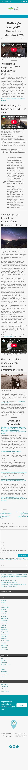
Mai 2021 (3, 627)
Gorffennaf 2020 (5, 640)
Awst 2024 (3, 605)
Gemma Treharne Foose (8, 38)
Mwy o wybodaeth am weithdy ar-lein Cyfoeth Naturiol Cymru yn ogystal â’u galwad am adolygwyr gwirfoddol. (14, 499)
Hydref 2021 (4, 623)
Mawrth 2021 (4, 629)
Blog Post (3, 660)
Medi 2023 (3, 614)
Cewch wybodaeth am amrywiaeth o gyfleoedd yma (14, 472)
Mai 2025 (3, 602)
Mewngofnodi (4, 684)
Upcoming (3, 676)
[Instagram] (26, 1)
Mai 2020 (3, 643)
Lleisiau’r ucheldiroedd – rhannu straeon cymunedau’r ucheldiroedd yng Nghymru (5, 514)
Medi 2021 (3, 625)
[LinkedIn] (24, 1)
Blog (2, 658)
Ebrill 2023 (3, 616)
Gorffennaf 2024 (5, 607)
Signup (22, 705)
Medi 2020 (3, 638)
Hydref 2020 (4, 636)
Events (3, 669)
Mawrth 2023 (4, 618)
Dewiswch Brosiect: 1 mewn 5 (8, 580)
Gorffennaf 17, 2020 (20, 38)
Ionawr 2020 (4, 647)
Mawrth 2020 (4, 645)
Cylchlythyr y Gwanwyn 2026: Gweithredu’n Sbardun (14, 574)
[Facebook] (22, 1)
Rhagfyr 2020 (4, 632)
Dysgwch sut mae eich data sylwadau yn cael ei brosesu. (14, 559)
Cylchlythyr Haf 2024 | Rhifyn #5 (9, 582)
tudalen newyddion (9, 336)
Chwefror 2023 (4, 620)
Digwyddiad (4, 662)
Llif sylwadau (4, 688)
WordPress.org (5, 691)
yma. (6, 476)
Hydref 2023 (4, 611)
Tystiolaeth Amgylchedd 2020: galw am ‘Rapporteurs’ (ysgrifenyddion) (22, 514)
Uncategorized (5, 40)
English (2, 1)
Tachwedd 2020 (5, 634)
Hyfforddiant (4, 671)
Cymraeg (6, 1)
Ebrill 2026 (3, 600)
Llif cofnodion (4, 686)
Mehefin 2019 (4, 649)
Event (2, 667)
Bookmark (5, 509)
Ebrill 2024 (3, 609)
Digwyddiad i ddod (5, 664)
